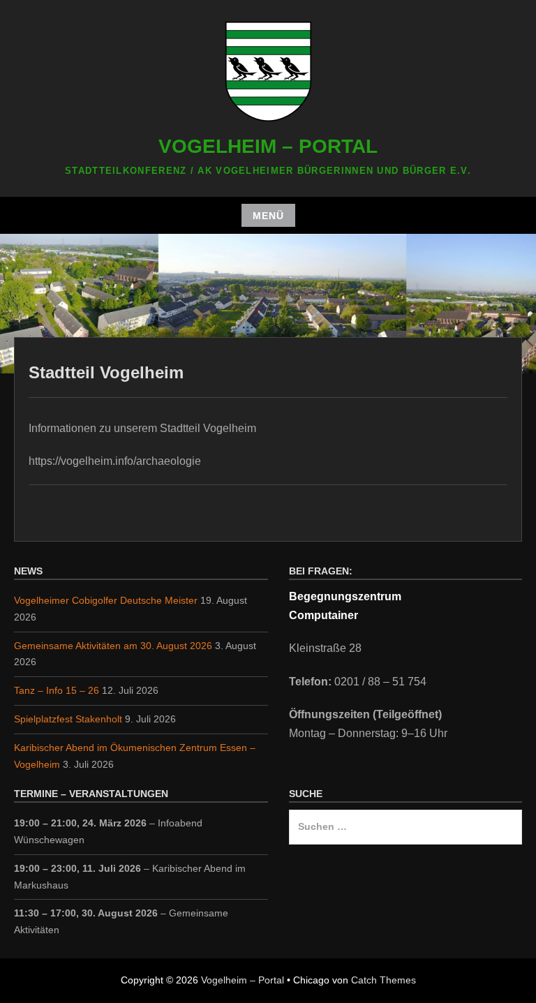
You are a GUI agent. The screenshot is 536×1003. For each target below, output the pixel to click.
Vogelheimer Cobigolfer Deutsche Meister (106, 600)
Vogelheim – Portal (268, 146)
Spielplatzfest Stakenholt (68, 719)
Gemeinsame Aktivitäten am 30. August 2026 (113, 645)
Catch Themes (383, 980)
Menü (268, 215)
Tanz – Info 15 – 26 (56, 690)
